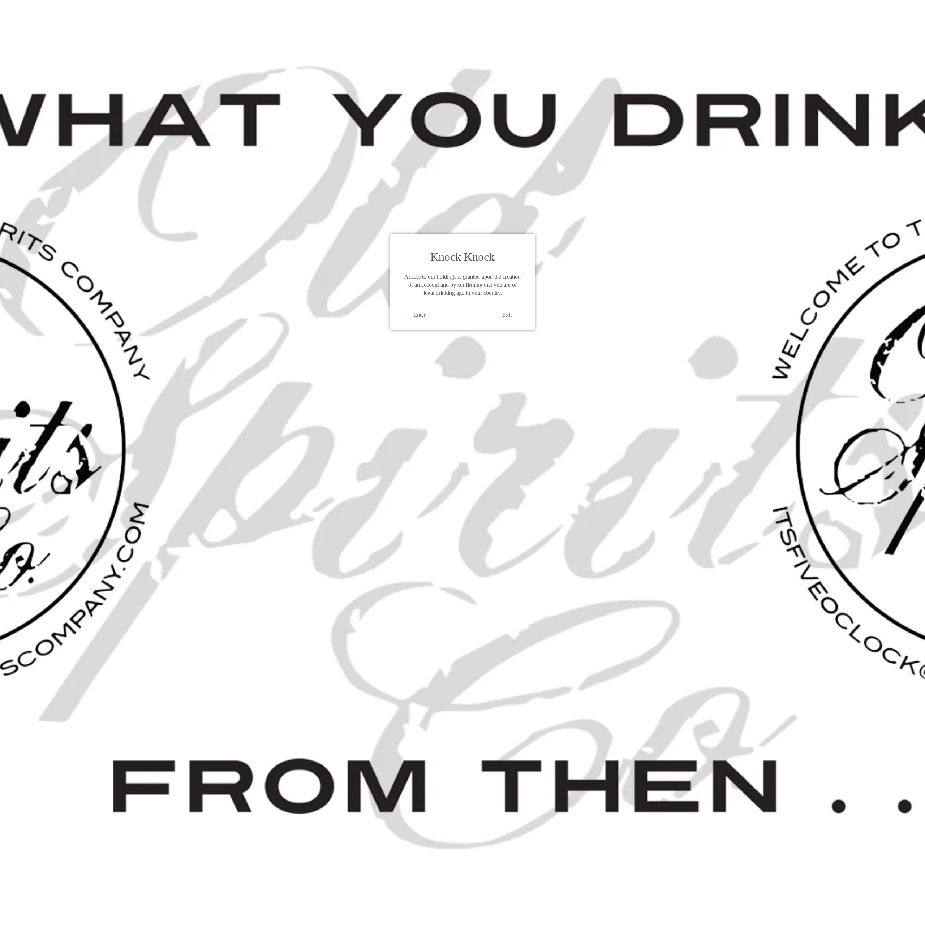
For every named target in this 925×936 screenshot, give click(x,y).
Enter (419, 315)
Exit (507, 315)
